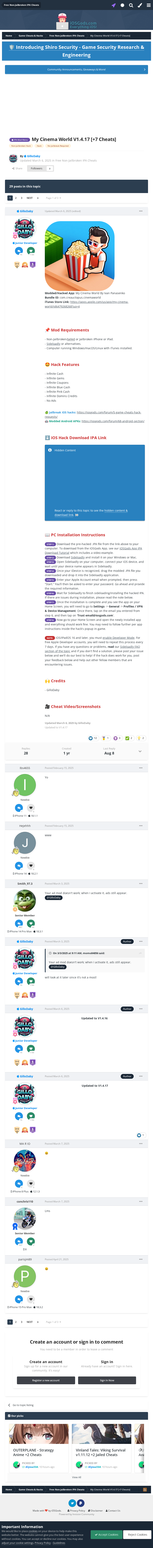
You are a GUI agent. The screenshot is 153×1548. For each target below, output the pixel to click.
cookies (32, 1531)
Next (30, 198)
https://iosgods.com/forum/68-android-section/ (113, 421)
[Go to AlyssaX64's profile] (16, 1464)
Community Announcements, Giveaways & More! (76, 69)
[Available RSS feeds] (145, 1489)
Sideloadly (53, 344)
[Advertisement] (76, 104)
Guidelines (59, 1543)
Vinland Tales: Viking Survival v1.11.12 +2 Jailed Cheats (101, 1452)
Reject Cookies (137, 1534)
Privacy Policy (77, 1510)
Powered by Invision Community (76, 1514)
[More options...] (141, 211)
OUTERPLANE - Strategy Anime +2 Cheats (33, 1452)
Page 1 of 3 (53, 198)
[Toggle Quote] (50, 953)
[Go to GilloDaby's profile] (13, 158)
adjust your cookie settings (17, 1543)
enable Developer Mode (118, 638)
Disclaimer (96, 1510)
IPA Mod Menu (20, 139)
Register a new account (46, 1380)
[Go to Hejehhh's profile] (25, 843)
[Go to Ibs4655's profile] (25, 785)
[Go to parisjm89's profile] (25, 1276)
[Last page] (38, 198)
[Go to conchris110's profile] (25, 1219)
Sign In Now (107, 1380)
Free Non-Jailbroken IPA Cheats (76, 160)
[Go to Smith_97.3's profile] (25, 901)
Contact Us (114, 1510)
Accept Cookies (108, 1534)
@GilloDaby (54, 897)
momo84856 (90, 953)
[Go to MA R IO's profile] (25, 1161)
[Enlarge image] (80, 255)
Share (18, 168)
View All (76, 1477)
